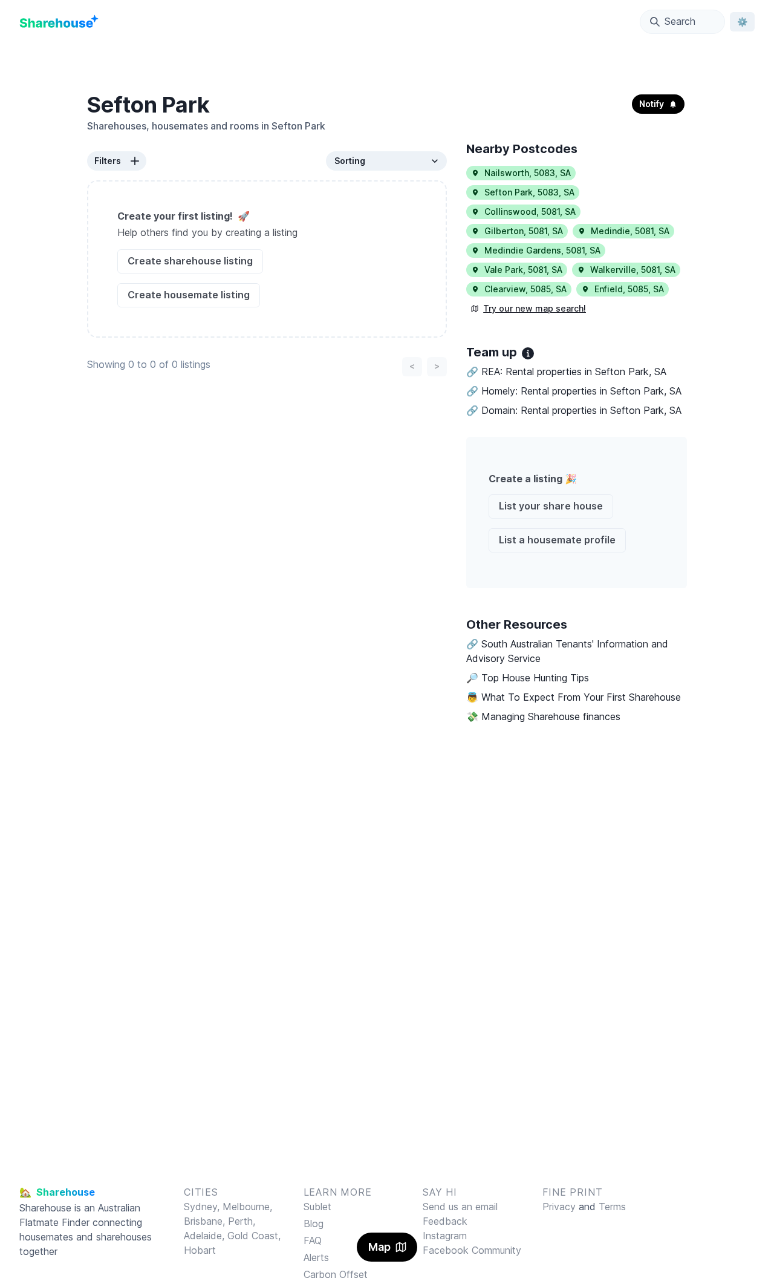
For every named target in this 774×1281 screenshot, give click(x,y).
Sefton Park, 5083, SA (529, 192)
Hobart (200, 1250)
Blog (314, 1223)
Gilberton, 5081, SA (523, 231)
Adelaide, (205, 1236)
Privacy (559, 1207)
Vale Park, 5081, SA (523, 269)
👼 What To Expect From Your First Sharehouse (573, 697)
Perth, (241, 1221)
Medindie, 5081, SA (630, 231)
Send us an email (460, 1207)
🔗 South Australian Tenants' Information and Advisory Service (567, 651)
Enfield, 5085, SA (629, 289)
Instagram (445, 1236)
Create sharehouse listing (190, 261)
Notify (651, 104)
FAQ (313, 1240)
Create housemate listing (189, 295)
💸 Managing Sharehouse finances (543, 716)
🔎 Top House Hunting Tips (527, 678)
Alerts (316, 1257)
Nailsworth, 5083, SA (527, 173)
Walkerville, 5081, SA (632, 269)
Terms (612, 1207)
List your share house (551, 506)
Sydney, (203, 1207)
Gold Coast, (254, 1236)
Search (680, 21)
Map (379, 1246)
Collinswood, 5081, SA (530, 211)
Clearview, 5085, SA (525, 289)
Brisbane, (206, 1221)
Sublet (317, 1207)
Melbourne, (247, 1207)
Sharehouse (45, 1208)
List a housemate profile (557, 540)
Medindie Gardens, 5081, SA (542, 250)
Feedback (445, 1221)
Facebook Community (472, 1250)
